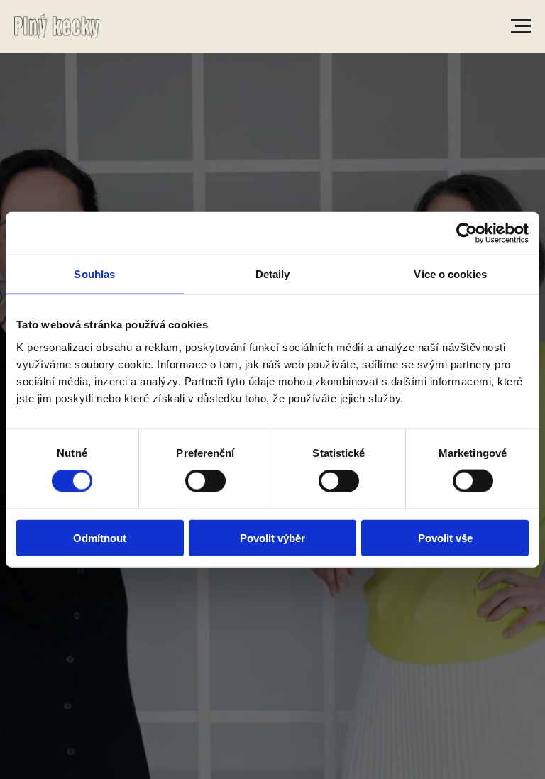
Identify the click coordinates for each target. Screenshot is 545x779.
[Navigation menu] (521, 26)
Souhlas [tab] (94, 274)
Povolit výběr (272, 537)
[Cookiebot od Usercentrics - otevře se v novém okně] (466, 233)
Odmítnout (99, 537)
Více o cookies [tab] (450, 274)
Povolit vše (445, 537)
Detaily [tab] (272, 274)
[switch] (205, 481)
